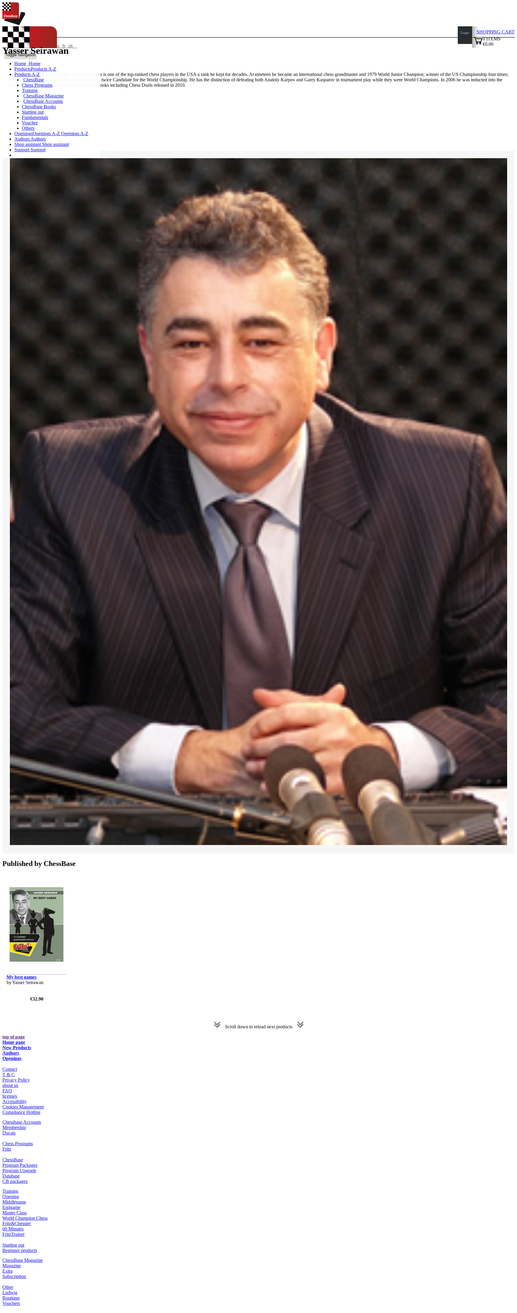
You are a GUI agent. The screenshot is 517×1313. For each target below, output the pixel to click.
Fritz (6, 1149)
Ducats (9, 1132)
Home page (13, 1042)
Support (22, 149)
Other (7, 1287)
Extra (7, 1271)
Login (465, 32)
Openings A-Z (74, 133)
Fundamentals (35, 117)
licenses (9, 1096)
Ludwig (9, 1292)
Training (30, 90)
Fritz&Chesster (16, 1223)
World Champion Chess (25, 1218)
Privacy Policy (16, 1079)
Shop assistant (28, 144)
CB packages (15, 1181)
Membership (14, 1127)
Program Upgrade (19, 1170)
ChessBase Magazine (43, 95)
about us (10, 1085)
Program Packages (19, 1165)
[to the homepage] (13, 23)
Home (34, 63)
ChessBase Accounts (43, 101)
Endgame (11, 1207)
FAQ (7, 1090)
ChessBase (33, 79)
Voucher (30, 122)
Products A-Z (27, 74)
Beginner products (19, 1250)
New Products (16, 1047)
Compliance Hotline (21, 1112)
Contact (9, 1069)
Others (28, 128)
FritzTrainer (13, 1234)
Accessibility (14, 1101)
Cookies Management (23, 1106)
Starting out (33, 112)
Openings (12, 1058)
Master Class (14, 1212)
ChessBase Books (39, 106)
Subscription (14, 1276)
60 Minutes (13, 1228)
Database (11, 1175)
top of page (13, 1036)
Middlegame (14, 1201)
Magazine (11, 1265)
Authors (22, 138)
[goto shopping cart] (478, 43)
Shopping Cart (496, 31)
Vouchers (11, 1303)
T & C (8, 1074)
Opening (10, 1196)
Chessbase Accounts (21, 1122)
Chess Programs (37, 85)
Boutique (11, 1297)
